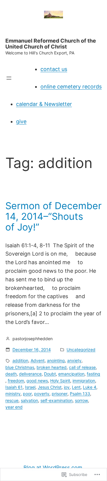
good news (37, 380)
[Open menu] (8, 78)
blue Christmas (19, 367)
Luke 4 (89, 387)
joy (67, 387)
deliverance (30, 373)
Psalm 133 (80, 393)
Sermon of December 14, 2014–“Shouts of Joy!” (53, 217)
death (11, 373)
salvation (29, 400)
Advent (38, 360)
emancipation (71, 373)
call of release (82, 367)
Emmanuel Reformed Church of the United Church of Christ (50, 44)
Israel (30, 387)
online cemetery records (71, 86)
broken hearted (52, 367)
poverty (41, 393)
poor (27, 393)
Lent (76, 387)
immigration (84, 380)
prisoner (59, 393)
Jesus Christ (50, 387)
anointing (56, 360)
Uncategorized (81, 349)
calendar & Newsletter (44, 104)
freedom (16, 380)
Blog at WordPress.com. (53, 467)
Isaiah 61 (14, 387)
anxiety (74, 360)
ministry (13, 393)
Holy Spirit (60, 380)
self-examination (56, 400)
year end (14, 406)
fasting (93, 373)
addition (20, 360)
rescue (11, 400)
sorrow (81, 400)
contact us (53, 69)
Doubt (50, 373)
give (21, 121)
